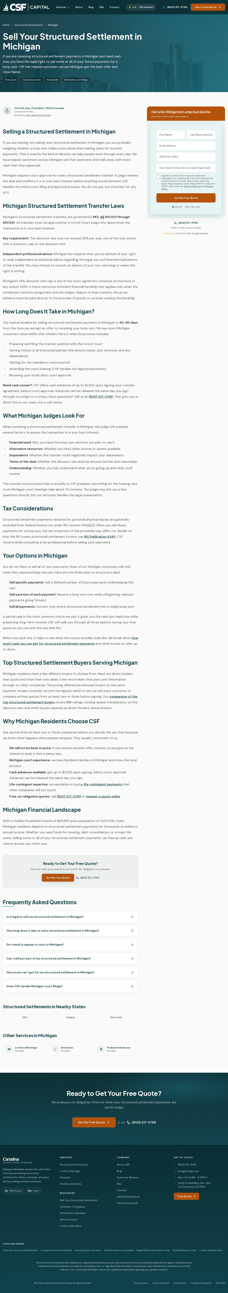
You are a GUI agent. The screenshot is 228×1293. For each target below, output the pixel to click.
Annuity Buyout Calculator (88, 1250)
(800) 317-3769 (177, 7)
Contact (114, 7)
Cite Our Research (127, 1203)
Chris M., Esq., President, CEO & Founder (39, 108)
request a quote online (103, 796)
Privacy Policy (141, 1283)
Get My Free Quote (58, 877)
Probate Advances (70, 1183)
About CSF (123, 1164)
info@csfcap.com (188, 1171)
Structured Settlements (29, 25)
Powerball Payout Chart (184, 1250)
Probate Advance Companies (119, 1250)
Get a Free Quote (206, 7)
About (79, 7)
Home (6, 25)
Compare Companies (72, 1206)
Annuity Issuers (68, 1219)
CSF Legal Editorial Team (38, 115)
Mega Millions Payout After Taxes (153, 1250)
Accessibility (179, 1283)
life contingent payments (103, 784)
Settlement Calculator (73, 1213)
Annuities (65, 1177)
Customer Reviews (128, 1177)
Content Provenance (201, 1283)
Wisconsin (116, 1017)
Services (61, 7)
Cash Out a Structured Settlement (20, 1250)
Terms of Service (192, 186)
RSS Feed (220, 1283)
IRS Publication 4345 (99, 536)
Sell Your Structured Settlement (79, 1200)
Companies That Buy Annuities (56, 1250)
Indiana (70, 1017)
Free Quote (184, 1196)
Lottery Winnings (70, 1171)
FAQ (101, 7)
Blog (91, 7)
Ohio (25, 1017)
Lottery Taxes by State (210, 1250)
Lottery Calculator (70, 1225)
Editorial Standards (128, 1196)
